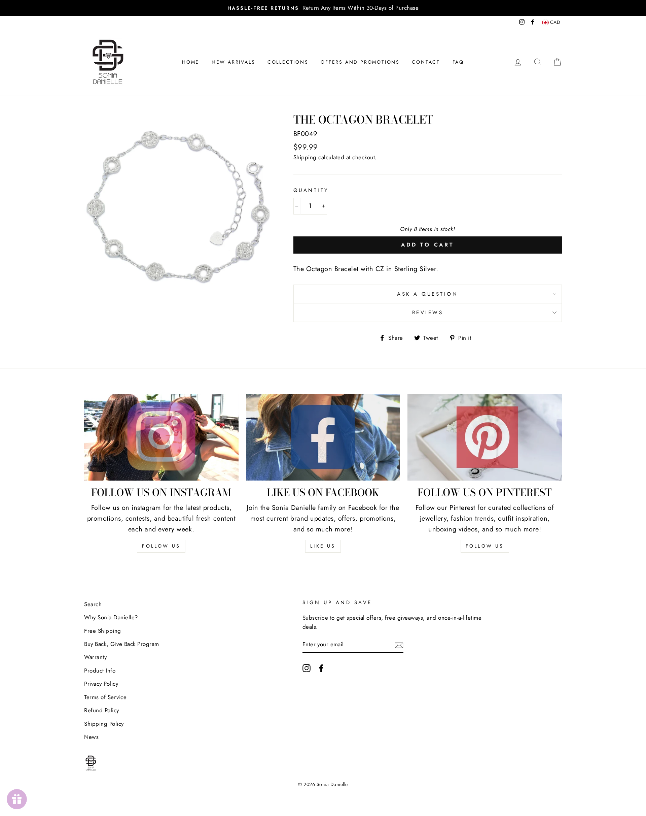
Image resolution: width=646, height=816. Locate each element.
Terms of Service (105, 697)
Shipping (305, 157)
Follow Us (161, 546)
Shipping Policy (104, 724)
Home (190, 62)
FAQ (458, 62)
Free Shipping (102, 631)
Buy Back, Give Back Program (121, 644)
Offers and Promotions (360, 62)
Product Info (99, 670)
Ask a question (427, 294)
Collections (288, 62)
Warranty (95, 657)
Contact (426, 62)
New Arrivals (233, 62)
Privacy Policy (101, 684)
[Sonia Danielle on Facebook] (321, 667)
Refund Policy (101, 710)
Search (93, 604)
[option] (323, 7)
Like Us (322, 546)
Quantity (311, 190)
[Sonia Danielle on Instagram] (306, 667)
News (91, 737)
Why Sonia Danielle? (111, 617)
